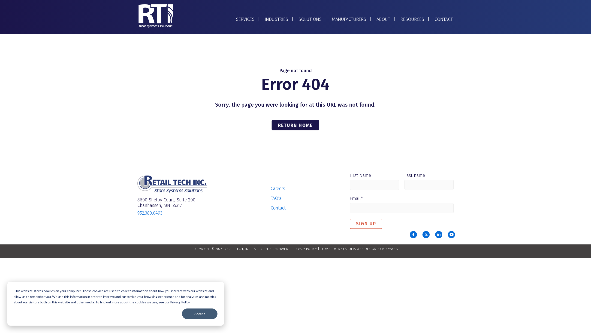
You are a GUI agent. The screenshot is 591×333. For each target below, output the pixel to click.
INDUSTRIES (276, 19)
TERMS (325, 249)
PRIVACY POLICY (304, 249)
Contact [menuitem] (278, 208)
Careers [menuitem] (278, 188)
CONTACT (443, 19)
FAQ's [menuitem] (276, 198)
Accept (199, 314)
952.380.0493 (149, 213)
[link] (156, 15)
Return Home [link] (295, 125)
